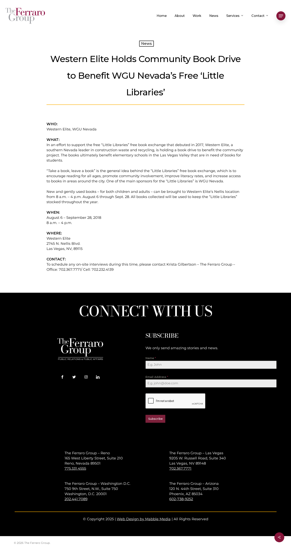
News (146, 43)
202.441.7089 (76, 499)
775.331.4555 (75, 468)
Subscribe (155, 419)
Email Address (157, 377)
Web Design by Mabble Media (144, 519)
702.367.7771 (180, 468)
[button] (280, 16)
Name (151, 358)
